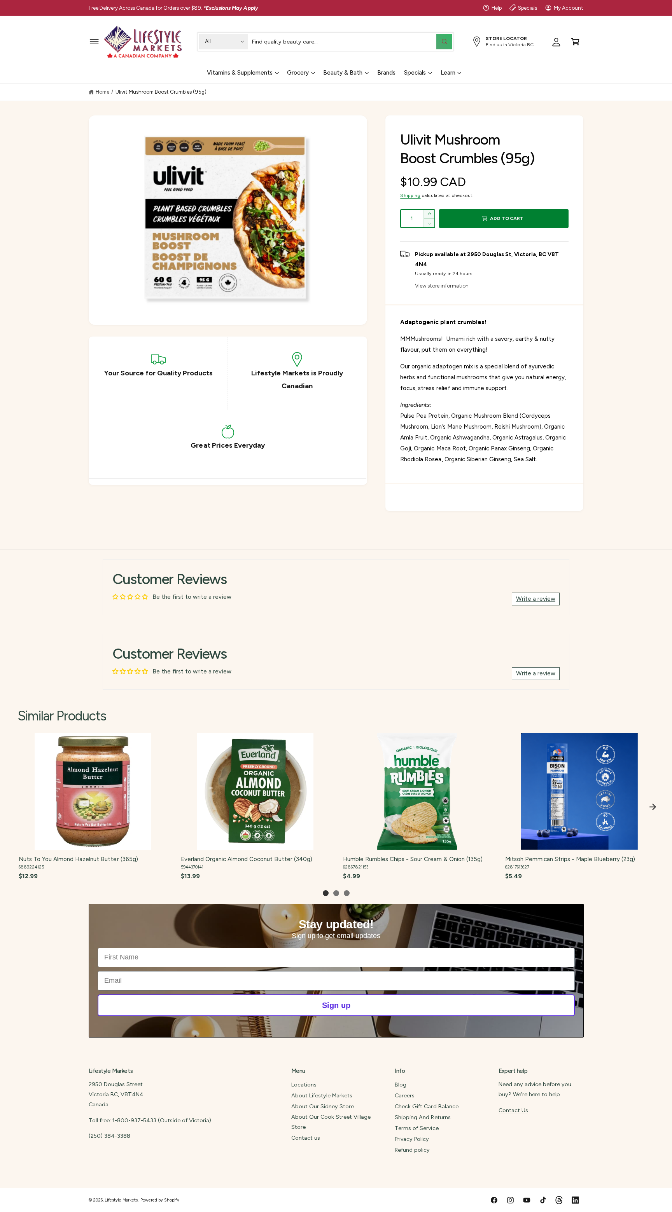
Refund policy (412, 1149)
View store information (441, 286)
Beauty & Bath (342, 72)
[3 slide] (347, 893)
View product (92, 841)
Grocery (298, 72)
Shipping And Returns (422, 1117)
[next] (652, 806)
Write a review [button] (535, 598)
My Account (568, 8)
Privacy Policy (412, 1138)
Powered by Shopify (159, 1200)
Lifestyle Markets (121, 1200)
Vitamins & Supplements (240, 72)
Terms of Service (416, 1128)
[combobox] (352, 41)
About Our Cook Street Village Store (331, 1121)
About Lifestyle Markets (321, 1095)
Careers (405, 1095)
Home (102, 92)
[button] (94, 41)
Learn (448, 72)
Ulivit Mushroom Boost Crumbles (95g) (161, 92)
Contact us (305, 1137)
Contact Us (513, 1110)
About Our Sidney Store (322, 1106)
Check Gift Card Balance (426, 1106)
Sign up (336, 1005)
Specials (527, 8)
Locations (304, 1084)
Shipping (410, 195)
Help (497, 8)
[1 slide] (326, 893)
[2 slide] (336, 893)
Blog (400, 1084)
